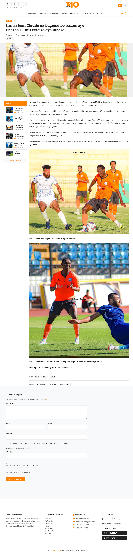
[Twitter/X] (11, 4)
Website (9, 433)
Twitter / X (117, 519)
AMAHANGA (54, 13)
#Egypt (37, 376)
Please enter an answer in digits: (18, 448)
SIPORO (64, 13)
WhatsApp (65, 384)
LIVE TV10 (101, 13)
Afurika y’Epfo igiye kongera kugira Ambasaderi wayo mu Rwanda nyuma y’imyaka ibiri (19, 144)
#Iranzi (44, 376)
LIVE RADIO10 (89, 13)
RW (120, 5)
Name (8, 423)
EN (125, 5)
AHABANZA (32, 13)
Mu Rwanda (49, 521)
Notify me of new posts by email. (18, 472)
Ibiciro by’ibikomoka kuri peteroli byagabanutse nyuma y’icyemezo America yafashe (19, 135)
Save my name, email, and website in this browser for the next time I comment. (38, 443)
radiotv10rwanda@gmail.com (85, 522)
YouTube (107, 523)
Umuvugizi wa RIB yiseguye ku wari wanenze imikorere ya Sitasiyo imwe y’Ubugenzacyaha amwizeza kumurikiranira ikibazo (19, 118)
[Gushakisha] (122, 13)
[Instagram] (14, 4)
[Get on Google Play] (22, 4)
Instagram (117, 523)
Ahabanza (48, 518)
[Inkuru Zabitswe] (125, 13)
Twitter (53, 384)
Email (50, 423)
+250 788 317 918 (82, 528)
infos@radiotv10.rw (82, 518)
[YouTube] (18, 4)
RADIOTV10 (57, 550)
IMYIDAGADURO (76, 13)
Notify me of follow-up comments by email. (22, 465)
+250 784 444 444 (82, 525)
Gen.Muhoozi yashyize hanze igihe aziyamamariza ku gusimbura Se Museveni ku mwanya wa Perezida (19, 126)
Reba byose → (15, 160)
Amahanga (48, 523)
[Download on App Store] (26, 4)
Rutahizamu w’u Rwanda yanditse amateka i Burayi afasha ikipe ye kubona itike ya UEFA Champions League (19, 152)
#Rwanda (52, 376)
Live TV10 (48, 533)
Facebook (42, 384)
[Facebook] (7, 4)
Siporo (47, 526)
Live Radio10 (49, 531)
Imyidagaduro (49, 528)
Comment (10, 404)
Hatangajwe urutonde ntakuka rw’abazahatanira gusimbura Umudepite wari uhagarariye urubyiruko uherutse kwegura (19, 109)
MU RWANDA (43, 13)
